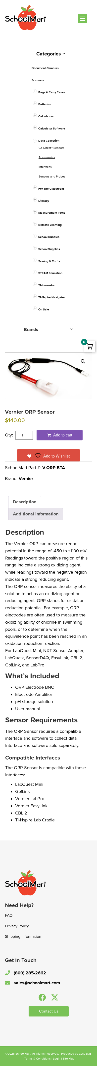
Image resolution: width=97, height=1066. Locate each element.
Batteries (44, 104)
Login (56, 1058)
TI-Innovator (46, 285)
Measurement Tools (51, 212)
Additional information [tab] (35, 514)
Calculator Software (51, 128)
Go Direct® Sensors (51, 148)
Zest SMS (85, 1053)
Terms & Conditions (37, 1058)
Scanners (38, 80)
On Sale (43, 309)
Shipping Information (23, 936)
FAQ (8, 915)
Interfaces (45, 167)
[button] (83, 361)
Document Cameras (45, 68)
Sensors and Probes (52, 176)
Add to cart (62, 435)
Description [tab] (24, 502)
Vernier (26, 478)
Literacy (43, 201)
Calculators (46, 116)
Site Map (68, 1058)
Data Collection (48, 140)
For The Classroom (51, 188)
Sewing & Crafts (49, 261)
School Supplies (49, 249)
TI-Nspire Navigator (51, 297)
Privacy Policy (17, 926)
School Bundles (48, 237)
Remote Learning (50, 225)
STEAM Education (50, 273)
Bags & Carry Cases (51, 92)
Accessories (47, 157)
